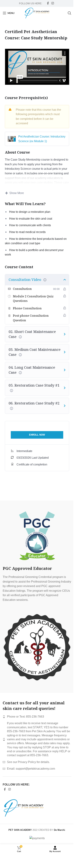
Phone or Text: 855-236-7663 (25, 716)
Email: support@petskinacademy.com (31, 768)
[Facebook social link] (48, 3)
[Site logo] (37, 12)
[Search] (69, 13)
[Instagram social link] (52, 3)
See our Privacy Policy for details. (28, 762)
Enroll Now (37, 434)
